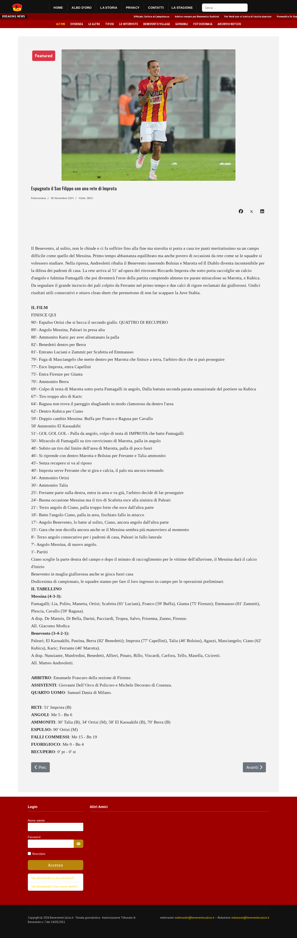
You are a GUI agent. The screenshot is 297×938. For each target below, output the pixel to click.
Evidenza (76, 24)
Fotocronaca (202, 24)
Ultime (60, 24)
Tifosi (109, 24)
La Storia (108, 7)
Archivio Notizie (229, 24)
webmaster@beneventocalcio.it (194, 917)
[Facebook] (241, 211)
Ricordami (38, 854)
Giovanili (181, 24)
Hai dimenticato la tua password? (53, 878)
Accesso (55, 865)
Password (34, 837)
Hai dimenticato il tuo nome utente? (55, 886)
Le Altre (94, 24)
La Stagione (182, 7)
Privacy (132, 7)
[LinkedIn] (262, 211)
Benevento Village (156, 24)
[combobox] (225, 7)
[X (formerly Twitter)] (251, 211)
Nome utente (36, 820)
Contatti (156, 7)
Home (58, 7)
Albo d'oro (82, 7)
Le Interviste (128, 24)
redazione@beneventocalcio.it (250, 917)
